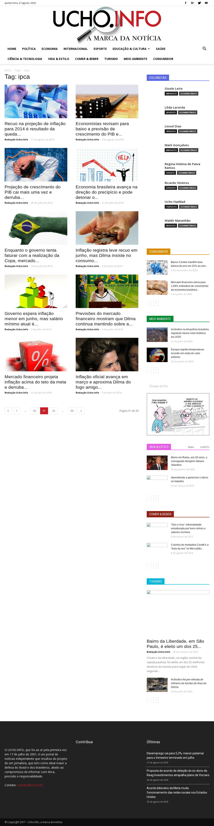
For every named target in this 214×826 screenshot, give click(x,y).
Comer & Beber (86, 59)
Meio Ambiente (135, 59)
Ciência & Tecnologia (25, 59)
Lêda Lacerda (175, 107)
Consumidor (163, 59)
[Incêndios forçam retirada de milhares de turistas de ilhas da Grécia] (157, 685)
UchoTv (204, 447)
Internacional (76, 49)
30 (34, 411)
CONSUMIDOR (158, 251)
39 (71, 411)
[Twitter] (199, 3)
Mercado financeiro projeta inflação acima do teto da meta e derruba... (35, 382)
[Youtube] (206, 3)
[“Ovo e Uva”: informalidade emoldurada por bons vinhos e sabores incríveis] (157, 530)
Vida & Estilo (58, 59)
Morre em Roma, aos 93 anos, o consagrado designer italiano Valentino (189, 461)
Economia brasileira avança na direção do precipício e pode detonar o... (107, 192)
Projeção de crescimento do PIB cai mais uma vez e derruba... (33, 192)
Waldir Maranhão (178, 221)
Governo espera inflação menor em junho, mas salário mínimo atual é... (34, 318)
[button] (204, 49)
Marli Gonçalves (177, 145)
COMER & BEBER (160, 514)
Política (29, 49)
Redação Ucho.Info (16, 139)
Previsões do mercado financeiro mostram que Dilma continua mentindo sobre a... (106, 318)
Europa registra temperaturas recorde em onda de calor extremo (187, 353)
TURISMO (155, 581)
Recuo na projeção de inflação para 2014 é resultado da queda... (35, 128)
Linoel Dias (173, 126)
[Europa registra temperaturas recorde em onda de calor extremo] (157, 355)
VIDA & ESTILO (158, 447)
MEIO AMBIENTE (160, 319)
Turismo (111, 59)
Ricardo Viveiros (177, 183)
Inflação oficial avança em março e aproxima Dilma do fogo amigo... (103, 382)
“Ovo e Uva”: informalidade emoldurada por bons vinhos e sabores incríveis (188, 528)
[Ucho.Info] (107, 25)
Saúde (161, 49)
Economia (50, 49)
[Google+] (192, 3)
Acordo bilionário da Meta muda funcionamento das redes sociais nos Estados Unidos (177, 792)
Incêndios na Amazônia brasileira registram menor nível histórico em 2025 (190, 333)
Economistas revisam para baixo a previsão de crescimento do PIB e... (102, 128)
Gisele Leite (174, 89)
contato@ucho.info (30, 785)
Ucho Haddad (175, 202)
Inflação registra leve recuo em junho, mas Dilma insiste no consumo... (107, 255)
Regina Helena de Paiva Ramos (182, 166)
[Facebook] (185, 3)
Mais (191, 447)
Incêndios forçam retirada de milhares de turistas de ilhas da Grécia (188, 683)
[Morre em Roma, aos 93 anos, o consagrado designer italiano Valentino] (157, 463)
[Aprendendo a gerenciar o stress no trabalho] (157, 483)
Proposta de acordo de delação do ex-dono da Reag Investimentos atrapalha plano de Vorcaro (178, 773)
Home (12, 49)
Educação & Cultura (129, 49)
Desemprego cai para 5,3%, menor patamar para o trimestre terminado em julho (175, 755)
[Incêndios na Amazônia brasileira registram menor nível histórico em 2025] (157, 335)
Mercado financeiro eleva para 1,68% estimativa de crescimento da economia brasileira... (189, 286)
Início (8, 70)
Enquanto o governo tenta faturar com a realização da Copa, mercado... (32, 255)
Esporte (100, 49)
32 (53, 411)
